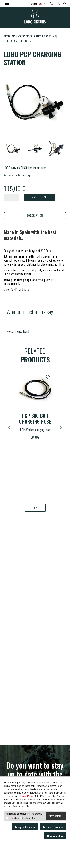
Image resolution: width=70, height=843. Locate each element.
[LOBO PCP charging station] (35, 102)
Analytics (14, 818)
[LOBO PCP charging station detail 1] (35, 148)
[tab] (35, 215)
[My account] (58, 3)
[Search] (64, 3)
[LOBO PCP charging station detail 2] (56, 148)
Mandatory (36, 814)
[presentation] (35, 215)
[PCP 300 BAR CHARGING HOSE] (35, 390)
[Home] (35, 17)
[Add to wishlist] (47, 377)
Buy (35, 508)
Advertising (29, 818)
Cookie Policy (26, 796)
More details (55, 816)
